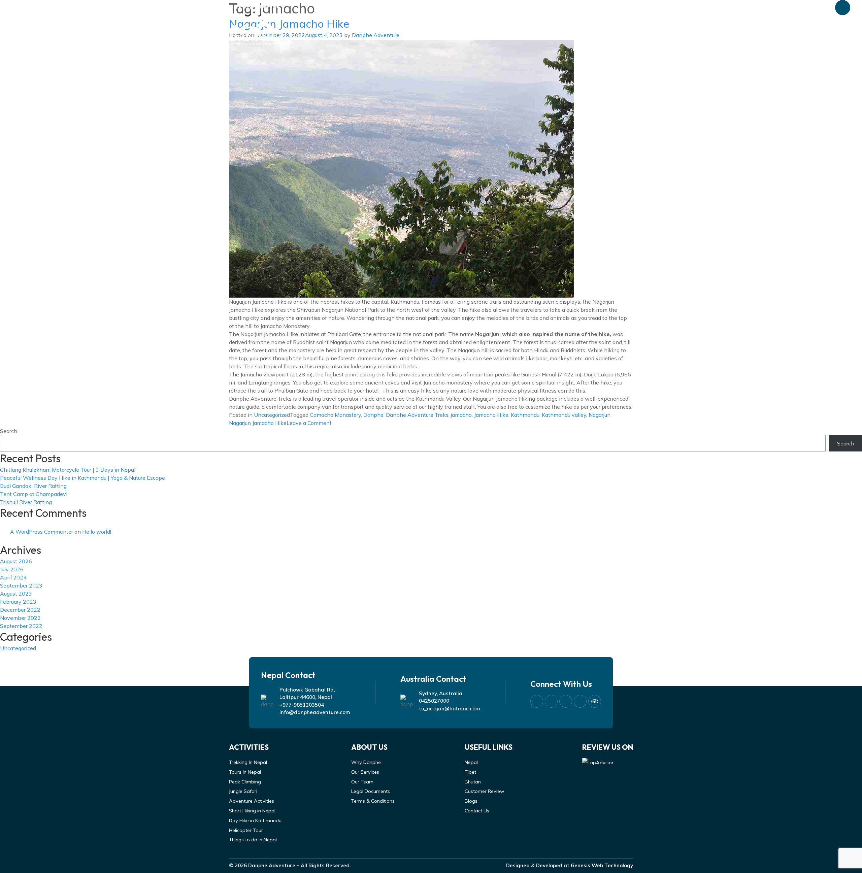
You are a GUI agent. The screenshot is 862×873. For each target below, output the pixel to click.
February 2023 (18, 601)
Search (8, 431)
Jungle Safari (243, 791)
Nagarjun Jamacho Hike (258, 422)
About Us (422, 31)
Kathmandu (525, 414)
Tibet (470, 772)
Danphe (373, 414)
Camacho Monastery (335, 414)
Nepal (471, 762)
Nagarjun (599, 414)
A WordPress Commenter (41, 531)
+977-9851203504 (301, 705)
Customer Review (484, 791)
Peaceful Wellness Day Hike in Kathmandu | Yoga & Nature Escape (82, 477)
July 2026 (12, 569)
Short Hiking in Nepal (252, 811)
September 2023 (21, 585)
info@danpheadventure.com (314, 712)
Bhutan (473, 782)
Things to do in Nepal (253, 840)
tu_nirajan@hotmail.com (449, 708)
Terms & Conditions (373, 801)
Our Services (365, 772)
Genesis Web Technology (602, 865)
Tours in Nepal (245, 772)
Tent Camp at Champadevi (33, 494)
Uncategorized (272, 414)
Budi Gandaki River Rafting (33, 485)
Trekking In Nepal (248, 762)
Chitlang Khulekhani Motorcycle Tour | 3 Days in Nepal (67, 469)
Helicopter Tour (246, 830)
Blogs (577, 31)
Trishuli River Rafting (26, 502)
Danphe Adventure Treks (417, 414)
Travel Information (527, 31)
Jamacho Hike (491, 414)
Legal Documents (370, 791)
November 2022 (20, 617)
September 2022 (21, 626)
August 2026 (16, 561)
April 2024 (13, 577)
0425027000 (434, 701)
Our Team (362, 782)
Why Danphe (366, 762)
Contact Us (615, 31)
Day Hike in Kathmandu (255, 820)
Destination (466, 31)
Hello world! (96, 531)
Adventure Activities (251, 801)
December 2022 (20, 609)
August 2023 (16, 593)
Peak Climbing (245, 782)
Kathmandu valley (564, 414)
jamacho (461, 414)
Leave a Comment (309, 422)
